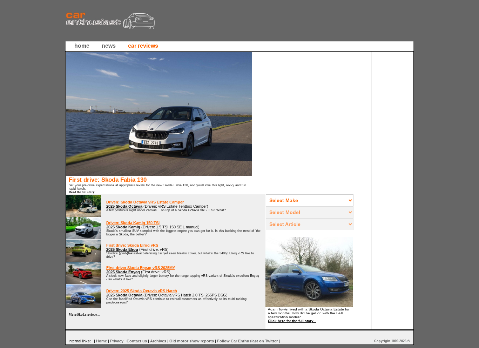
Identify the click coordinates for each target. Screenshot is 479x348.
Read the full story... (82, 192)
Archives (158, 341)
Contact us (137, 341)
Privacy (116, 341)
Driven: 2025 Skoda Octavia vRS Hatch (141, 291)
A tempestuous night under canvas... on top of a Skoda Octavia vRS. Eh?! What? (166, 210)
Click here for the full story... (292, 321)
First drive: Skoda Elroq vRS (132, 245)
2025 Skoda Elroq (122, 249)
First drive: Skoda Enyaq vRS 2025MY (140, 268)
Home (101, 341)
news (109, 46)
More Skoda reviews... (84, 314)
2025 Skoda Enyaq (123, 272)
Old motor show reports (191, 341)
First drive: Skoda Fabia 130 (108, 179)
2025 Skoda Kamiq (123, 227)
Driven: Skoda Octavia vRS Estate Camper (145, 202)
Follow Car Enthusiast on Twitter (247, 341)
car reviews (143, 46)
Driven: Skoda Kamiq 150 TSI (133, 223)
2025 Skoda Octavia (124, 206)
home (81, 46)
